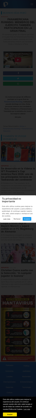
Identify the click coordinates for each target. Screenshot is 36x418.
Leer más (6, 219)
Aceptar (27, 219)
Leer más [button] (27, 409)
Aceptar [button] (9, 414)
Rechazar (17, 219)
